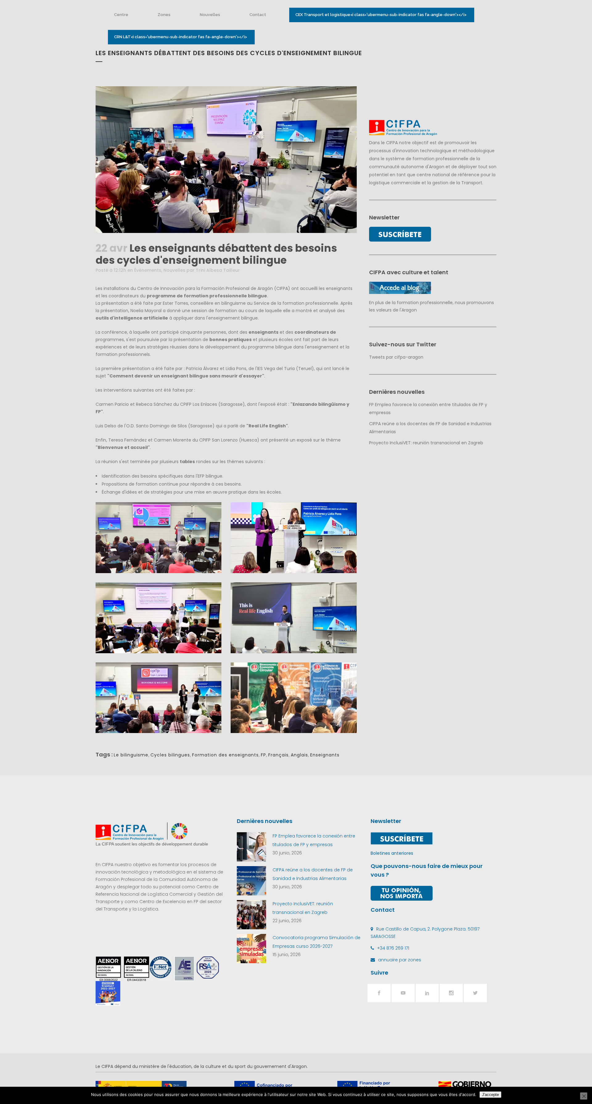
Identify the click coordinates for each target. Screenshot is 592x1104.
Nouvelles (174, 270)
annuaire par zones (399, 960)
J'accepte (490, 1094)
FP (263, 755)
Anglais (299, 755)
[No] (583, 1096)
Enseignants (324, 755)
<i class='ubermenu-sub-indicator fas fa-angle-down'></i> (381, 14)
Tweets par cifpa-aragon (396, 357)
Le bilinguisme (131, 755)
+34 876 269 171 (393, 948)
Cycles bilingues (170, 755)
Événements (147, 270)
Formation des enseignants (225, 755)
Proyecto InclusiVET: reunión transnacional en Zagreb (426, 443)
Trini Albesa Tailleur (218, 270)
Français (278, 755)
